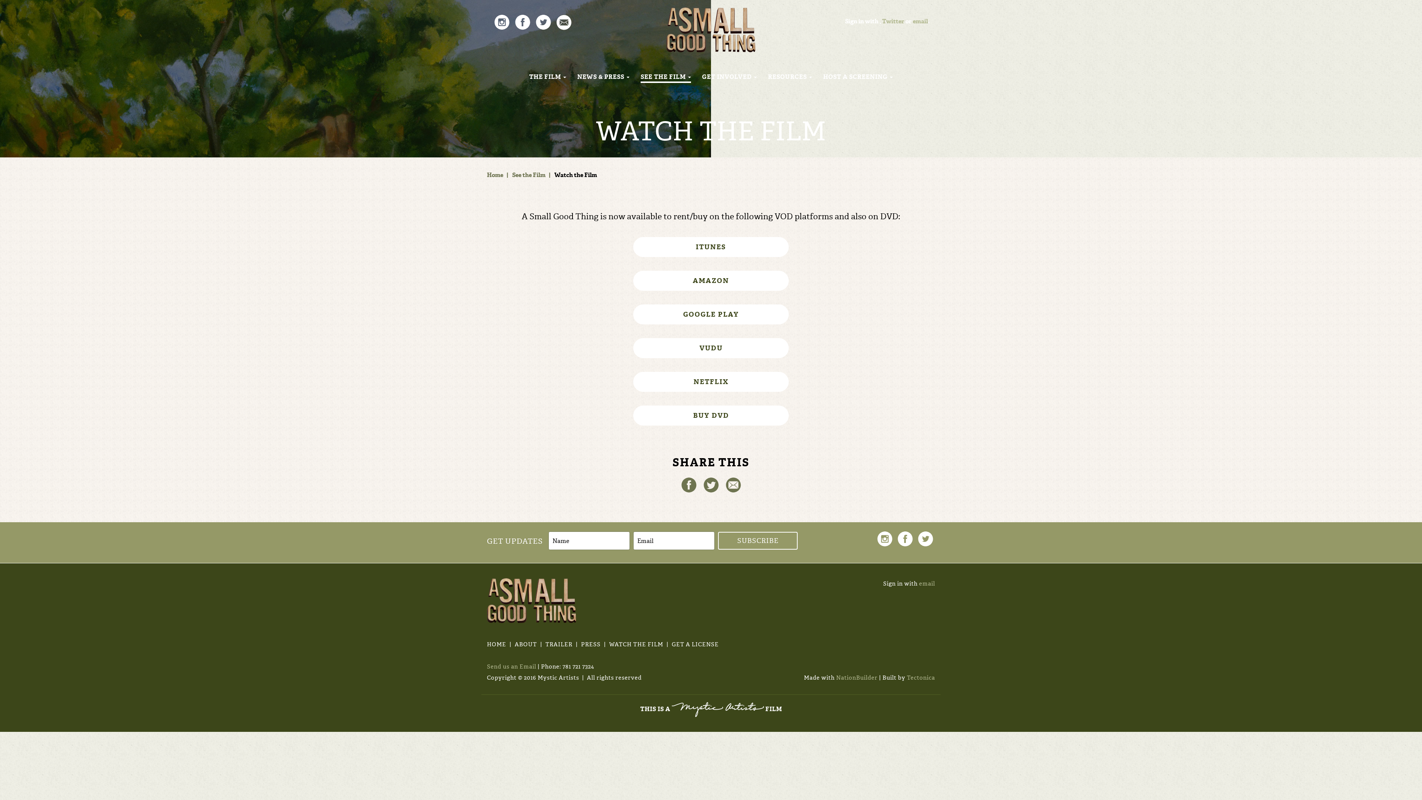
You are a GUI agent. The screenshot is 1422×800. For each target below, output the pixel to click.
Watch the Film (636, 644)
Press (591, 644)
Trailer (559, 644)
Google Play (711, 314)
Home (495, 175)
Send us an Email (511, 666)
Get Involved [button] (727, 77)
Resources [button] (788, 77)
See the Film (528, 175)
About (526, 644)
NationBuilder (857, 677)
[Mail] (733, 484)
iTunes (711, 247)
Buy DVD (711, 415)
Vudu (711, 348)
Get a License (695, 644)
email (920, 21)
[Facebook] (689, 484)
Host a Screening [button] (856, 77)
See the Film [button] (664, 77)
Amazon (711, 280)
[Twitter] (711, 484)
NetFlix (711, 381)
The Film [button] (546, 77)
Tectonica (921, 677)
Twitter (893, 21)
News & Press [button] (601, 77)
